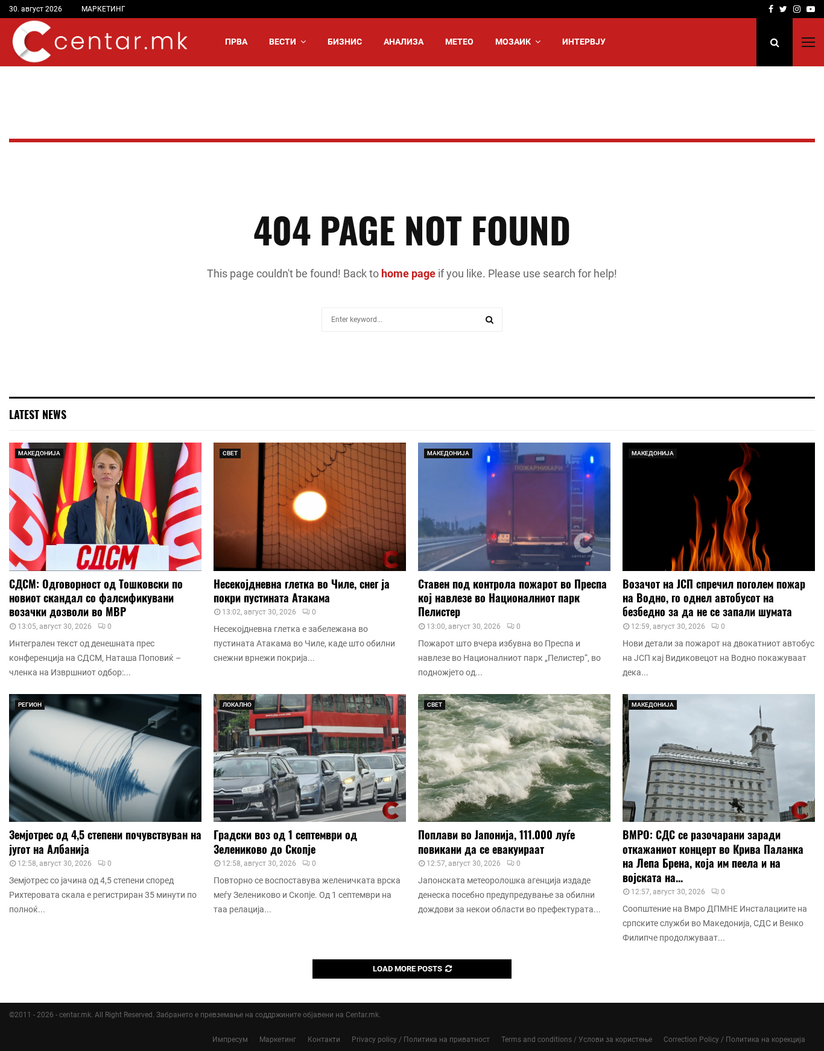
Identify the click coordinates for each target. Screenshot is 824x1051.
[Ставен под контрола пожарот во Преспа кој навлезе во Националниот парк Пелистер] (514, 507)
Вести (282, 41)
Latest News (37, 414)
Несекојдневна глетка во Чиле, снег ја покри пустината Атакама (302, 590)
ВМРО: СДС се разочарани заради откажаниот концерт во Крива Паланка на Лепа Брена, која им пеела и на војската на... (713, 856)
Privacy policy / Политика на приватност (421, 1039)
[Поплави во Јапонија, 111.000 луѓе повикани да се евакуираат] (514, 758)
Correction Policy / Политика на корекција (734, 1039)
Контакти (324, 1039)
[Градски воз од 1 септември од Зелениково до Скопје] (310, 758)
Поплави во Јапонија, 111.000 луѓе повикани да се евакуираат (496, 841)
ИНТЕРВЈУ (584, 41)
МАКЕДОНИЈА (39, 453)
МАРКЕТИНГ (103, 9)
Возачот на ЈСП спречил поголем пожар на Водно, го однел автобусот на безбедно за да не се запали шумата (714, 598)
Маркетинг (277, 1039)
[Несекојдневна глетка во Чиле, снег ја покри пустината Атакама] (310, 507)
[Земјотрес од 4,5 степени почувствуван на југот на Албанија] (105, 758)
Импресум (230, 1039)
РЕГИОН (30, 704)
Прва (236, 41)
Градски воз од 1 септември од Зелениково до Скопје (285, 841)
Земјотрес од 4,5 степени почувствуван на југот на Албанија (105, 841)
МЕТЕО (459, 41)
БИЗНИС (345, 41)
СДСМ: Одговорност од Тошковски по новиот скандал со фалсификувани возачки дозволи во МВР (96, 598)
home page (408, 273)
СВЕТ (230, 453)
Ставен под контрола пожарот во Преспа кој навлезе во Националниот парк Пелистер (512, 598)
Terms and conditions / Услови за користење (576, 1039)
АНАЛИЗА (403, 41)
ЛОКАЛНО (237, 704)
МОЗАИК (513, 41)
